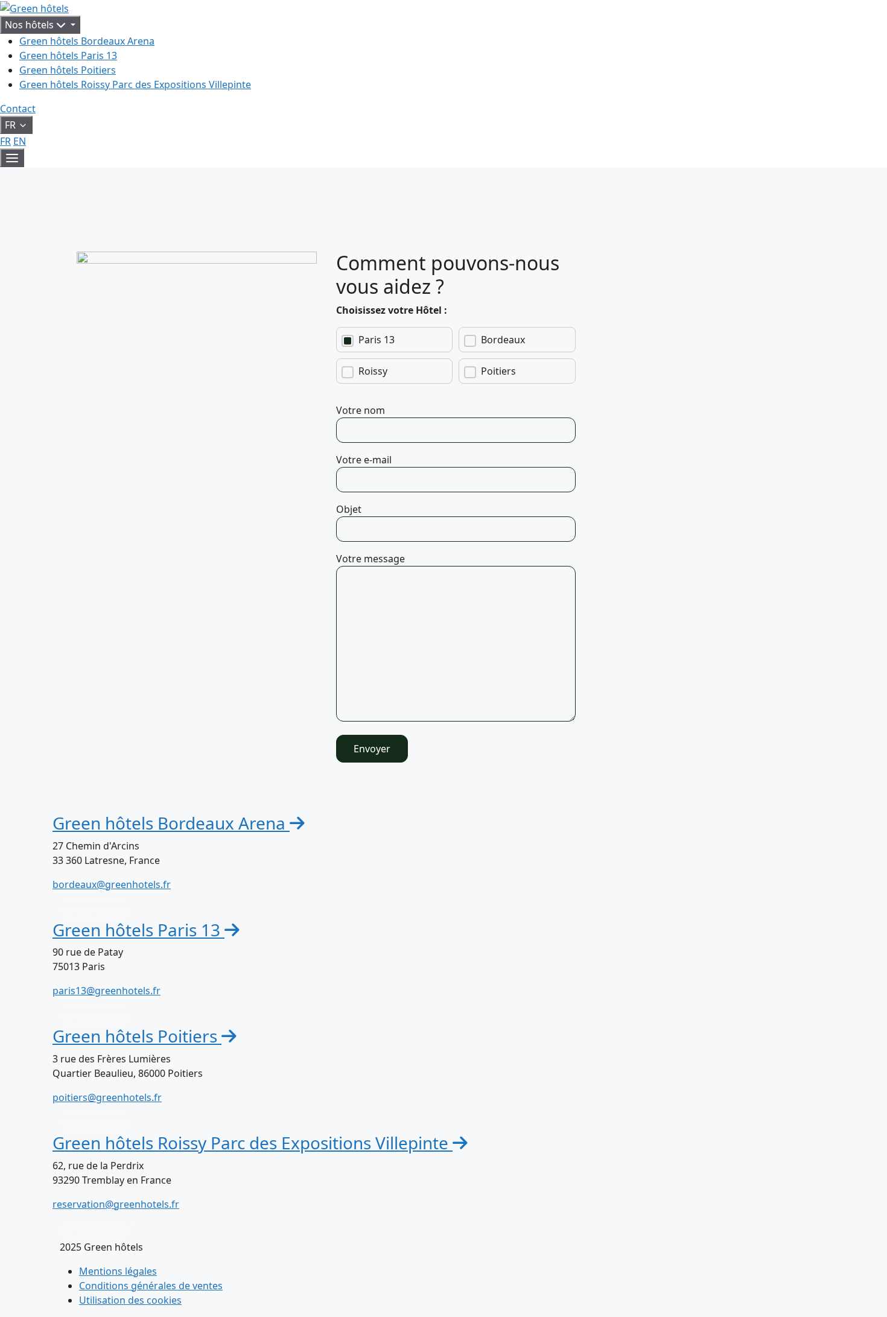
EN (19, 141)
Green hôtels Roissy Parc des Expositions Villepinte (135, 84)
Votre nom (360, 410)
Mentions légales (118, 1271)
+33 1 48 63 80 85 (93, 1230)
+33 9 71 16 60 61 (93, 910)
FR (5, 141)
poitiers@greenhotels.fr (107, 1097)
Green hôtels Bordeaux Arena (86, 41)
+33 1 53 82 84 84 (93, 1017)
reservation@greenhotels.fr (115, 1204)
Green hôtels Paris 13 (68, 55)
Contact (18, 108)
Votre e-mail (364, 459)
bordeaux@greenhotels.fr (111, 884)
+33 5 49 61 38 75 (93, 1123)
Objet (348, 509)
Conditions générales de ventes (151, 1285)
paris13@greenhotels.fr (106, 990)
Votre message (370, 558)
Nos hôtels (30, 24)
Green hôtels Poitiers (67, 70)
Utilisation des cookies (130, 1300)
